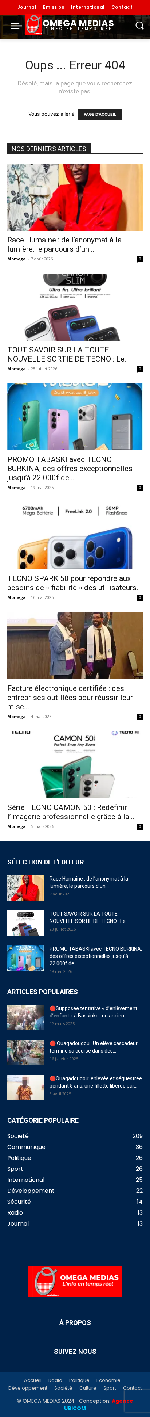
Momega (16, 258)
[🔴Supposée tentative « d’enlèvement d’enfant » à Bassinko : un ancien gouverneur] (25, 1017)
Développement (27, 1388)
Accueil (33, 1380)
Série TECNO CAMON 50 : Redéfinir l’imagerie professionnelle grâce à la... (71, 812)
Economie (108, 1380)
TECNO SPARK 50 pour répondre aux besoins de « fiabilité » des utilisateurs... (74, 583)
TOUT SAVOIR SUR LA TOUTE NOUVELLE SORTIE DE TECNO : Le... (68, 354)
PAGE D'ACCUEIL (100, 114)
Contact (132, 1388)
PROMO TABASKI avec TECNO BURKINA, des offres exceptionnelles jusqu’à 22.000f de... (70, 468)
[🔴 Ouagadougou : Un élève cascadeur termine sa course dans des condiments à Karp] (25, 1052)
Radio (55, 1380)
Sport (109, 1388)
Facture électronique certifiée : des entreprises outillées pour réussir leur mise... (70, 697)
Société (63, 1388)
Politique (79, 1380)
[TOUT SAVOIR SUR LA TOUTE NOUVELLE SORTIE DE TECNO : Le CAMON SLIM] (75, 307)
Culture (87, 1388)
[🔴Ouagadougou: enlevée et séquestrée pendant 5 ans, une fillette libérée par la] (25, 1087)
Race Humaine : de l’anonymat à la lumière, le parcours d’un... (64, 244)
